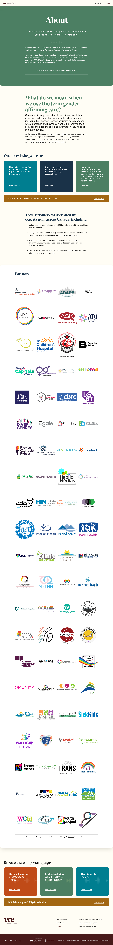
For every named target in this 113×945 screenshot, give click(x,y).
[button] (99, 3)
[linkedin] (20, 940)
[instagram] (6, 940)
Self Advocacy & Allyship (88, 923)
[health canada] (36, 940)
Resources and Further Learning (90, 919)
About (58, 926)
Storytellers (60, 923)
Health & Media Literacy (87, 926)
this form (71, 837)
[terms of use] (50, 940)
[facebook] (11, 940)
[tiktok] (15, 940)
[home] (9, 3)
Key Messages (61, 919)
